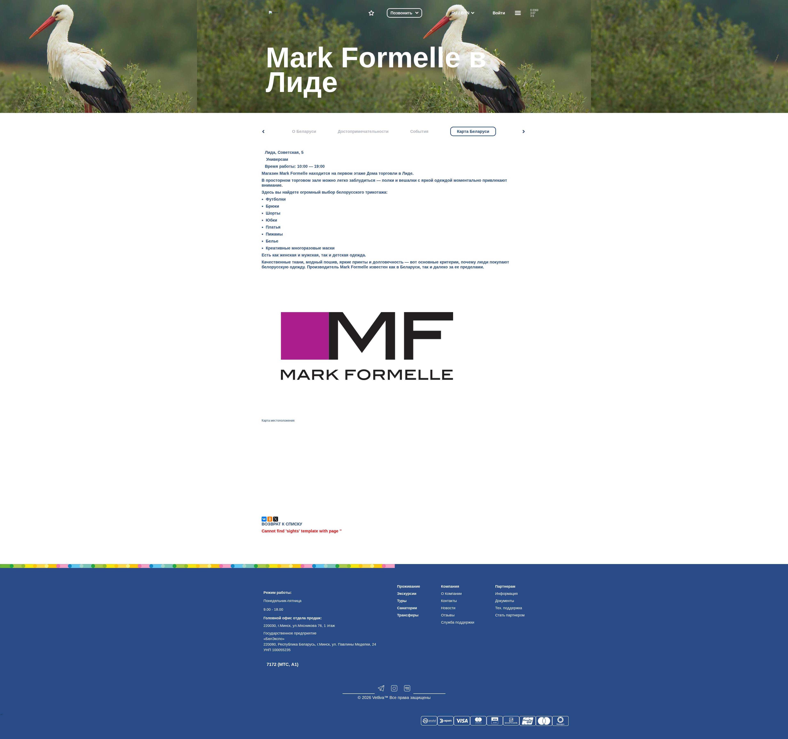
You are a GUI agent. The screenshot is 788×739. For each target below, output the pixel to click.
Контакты (449, 601)
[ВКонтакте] (264, 519)
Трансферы (407, 615)
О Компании (451, 594)
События (419, 131)
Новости (448, 608)
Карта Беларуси (473, 131)
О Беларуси (304, 131)
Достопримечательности (363, 131)
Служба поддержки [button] (457, 622)
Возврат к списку (282, 524)
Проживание (408, 586)
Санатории (407, 608)
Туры (402, 601)
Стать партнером (510, 615)
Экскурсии (406, 594)
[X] (275, 519)
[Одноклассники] (269, 519)
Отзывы (448, 615)
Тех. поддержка (508, 608)
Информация (506, 594)
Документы (504, 601)
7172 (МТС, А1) (282, 664)
